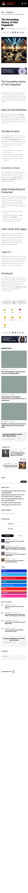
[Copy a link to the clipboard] (23, 32)
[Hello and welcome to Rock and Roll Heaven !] (3, 540)
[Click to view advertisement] (14, 71)
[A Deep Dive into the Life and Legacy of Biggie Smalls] (3, 553)
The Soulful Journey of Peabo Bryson (11, 503)
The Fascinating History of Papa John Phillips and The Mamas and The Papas (17, 454)
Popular (7, 535)
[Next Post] (22, 465)
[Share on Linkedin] (18, 32)
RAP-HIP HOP (8, 552)
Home (2, 12)
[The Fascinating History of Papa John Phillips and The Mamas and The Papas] (3, 547)
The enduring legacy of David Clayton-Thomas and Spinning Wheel (13, 372)
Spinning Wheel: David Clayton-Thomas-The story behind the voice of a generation (13, 398)
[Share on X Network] (10, 32)
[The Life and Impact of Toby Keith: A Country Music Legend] (3, 560)
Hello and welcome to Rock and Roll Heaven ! (14, 542)
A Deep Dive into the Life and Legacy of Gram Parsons (10, 466)
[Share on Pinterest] (15, 32)
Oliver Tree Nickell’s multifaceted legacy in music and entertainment (12, 499)
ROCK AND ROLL (10, 12)
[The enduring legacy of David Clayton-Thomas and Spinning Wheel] (14, 359)
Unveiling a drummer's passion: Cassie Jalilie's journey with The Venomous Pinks (13, 425)
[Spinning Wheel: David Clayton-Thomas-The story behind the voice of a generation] (14, 384)
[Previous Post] (5, 453)
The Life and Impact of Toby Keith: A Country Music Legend (14, 561)
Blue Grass (8, 539)
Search (24, 481)
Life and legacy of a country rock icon (11, 505)
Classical (7, 605)
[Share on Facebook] (8, 32)
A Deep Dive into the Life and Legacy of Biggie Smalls (15, 554)
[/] (22, 3)
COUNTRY (7, 559)
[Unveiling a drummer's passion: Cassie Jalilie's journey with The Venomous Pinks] (14, 411)
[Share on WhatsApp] (13, 32)
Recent (20, 535)
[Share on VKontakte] (20, 32)
